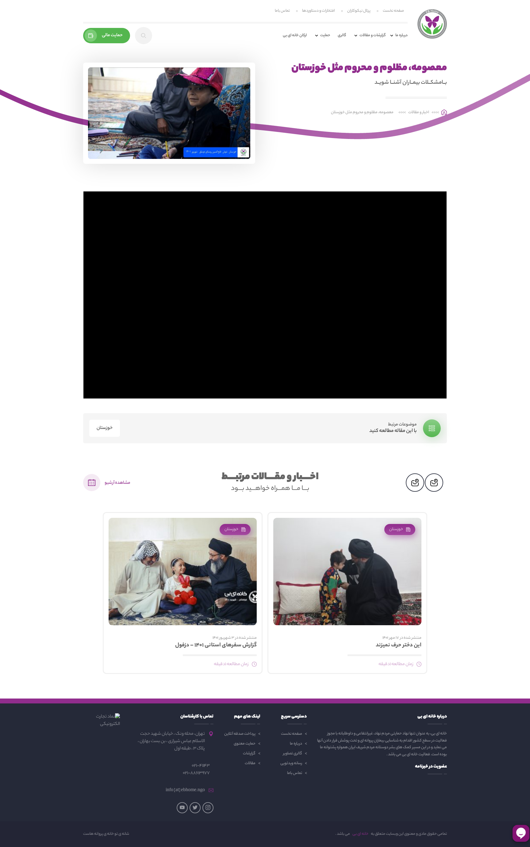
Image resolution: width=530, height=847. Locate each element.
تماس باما (282, 11)
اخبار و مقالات (418, 113)
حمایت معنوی (244, 744)
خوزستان (105, 428)
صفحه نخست (393, 11)
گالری (342, 35)
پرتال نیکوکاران (359, 11)
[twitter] (195, 807)
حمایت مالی (112, 35)
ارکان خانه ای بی (295, 35)
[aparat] (182, 807)
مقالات (250, 763)
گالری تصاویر (292, 753)
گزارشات (249, 753)
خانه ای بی (360, 834)
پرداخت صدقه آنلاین (239, 734)
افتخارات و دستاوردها (318, 11)
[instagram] (207, 807)
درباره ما (296, 744)
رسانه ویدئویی (291, 763)
